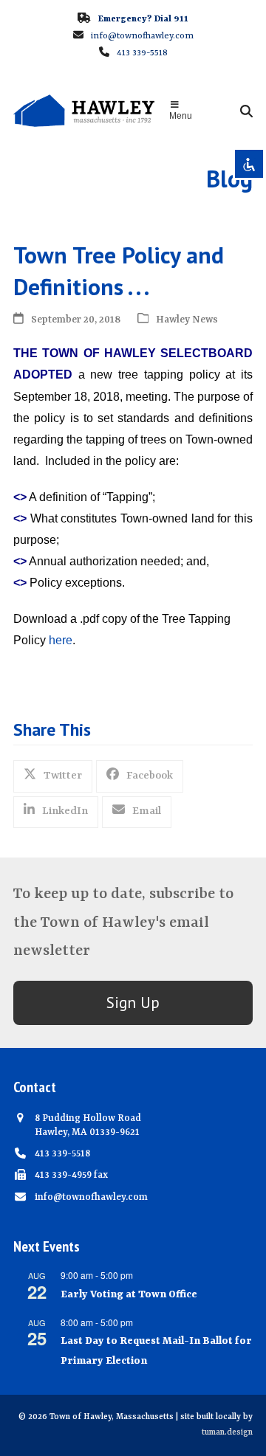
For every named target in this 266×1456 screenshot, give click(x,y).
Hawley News (187, 319)
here (60, 640)
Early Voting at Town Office (129, 1294)
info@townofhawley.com (142, 36)
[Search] (246, 111)
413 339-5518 (142, 53)
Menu (180, 116)
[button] (52, 776)
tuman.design (227, 1433)
